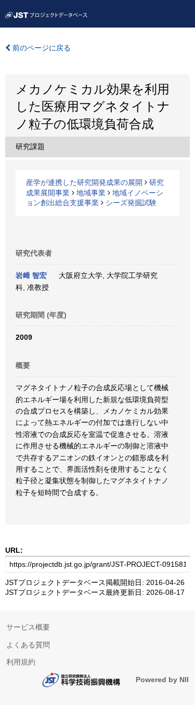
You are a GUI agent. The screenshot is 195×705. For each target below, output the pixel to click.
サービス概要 (28, 627)
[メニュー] (182, 12)
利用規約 (20, 662)
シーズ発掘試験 (131, 202)
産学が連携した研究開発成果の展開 (84, 182)
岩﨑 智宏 (31, 275)
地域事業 (91, 193)
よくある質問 (28, 645)
